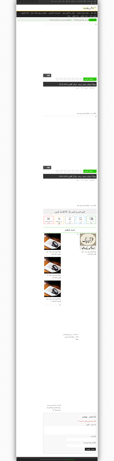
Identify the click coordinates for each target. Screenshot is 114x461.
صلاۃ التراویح (25, 13)
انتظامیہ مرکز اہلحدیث (91, 1)
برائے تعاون (73, 1)
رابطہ (95, 3)
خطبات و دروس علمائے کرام (39, 13)
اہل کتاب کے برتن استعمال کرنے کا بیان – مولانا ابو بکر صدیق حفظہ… (71, 337)
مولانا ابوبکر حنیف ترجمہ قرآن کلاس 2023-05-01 (84, 20)
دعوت (56, 1)
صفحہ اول (94, 13)
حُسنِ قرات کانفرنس (54, 13)
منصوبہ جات (93, 16)
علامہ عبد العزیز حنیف (68, 13)
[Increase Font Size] (46, 88)
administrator (92, 88)
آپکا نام (93, 436)
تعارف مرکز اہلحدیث (83, 13)
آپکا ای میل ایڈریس (89, 442)
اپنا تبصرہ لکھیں (91, 424)
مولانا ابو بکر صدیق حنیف (83, 113)
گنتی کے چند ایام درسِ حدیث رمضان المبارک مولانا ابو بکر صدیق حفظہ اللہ (54, 408)
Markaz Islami (70, 459)
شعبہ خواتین (84, 16)
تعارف (63, 1)
